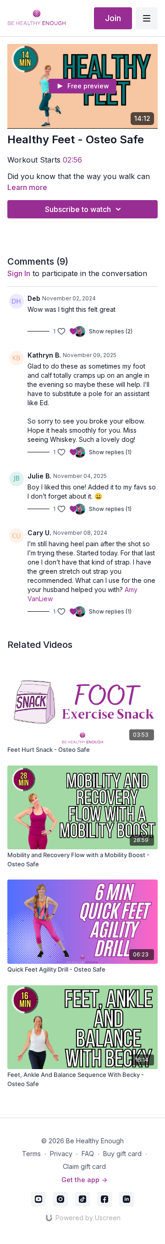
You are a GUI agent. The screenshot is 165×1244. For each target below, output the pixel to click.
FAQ (88, 1153)
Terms (31, 1153)
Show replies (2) (110, 331)
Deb (34, 298)
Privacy (61, 1153)
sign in (18, 273)
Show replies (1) (110, 452)
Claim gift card (84, 1166)
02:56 (72, 159)
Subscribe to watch (78, 209)
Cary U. (39, 533)
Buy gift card (122, 1153)
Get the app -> (84, 1180)
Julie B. (39, 476)
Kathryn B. (44, 355)
